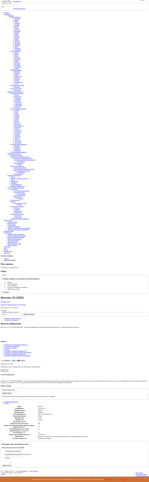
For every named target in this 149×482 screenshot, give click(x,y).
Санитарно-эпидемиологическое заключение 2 (18, 352)
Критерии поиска (141, 474)
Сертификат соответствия (11, 346)
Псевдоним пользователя (13, 451)
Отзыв (8, 457)
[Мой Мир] (19, 360)
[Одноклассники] (17, 360)
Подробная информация (11, 401)
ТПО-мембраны (12, 285)
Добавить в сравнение (11, 320)
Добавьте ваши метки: (8, 390)
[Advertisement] (7, 27)
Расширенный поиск (19, 8)
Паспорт (6, 349)
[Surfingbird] (24, 360)
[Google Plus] (22, 360)
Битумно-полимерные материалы (17, 287)
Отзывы (6, 403)
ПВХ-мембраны (12, 284)
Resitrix (10, 282)
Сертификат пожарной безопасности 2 (15, 351)
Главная (6, 259)
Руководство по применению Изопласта (16, 344)
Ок (124, 479)
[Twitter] (15, 360)
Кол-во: (4, 314)
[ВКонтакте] (13, 360)
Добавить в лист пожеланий (12, 318)
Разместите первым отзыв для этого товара (13, 304)
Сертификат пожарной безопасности (15, 354)
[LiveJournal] (21, 360)
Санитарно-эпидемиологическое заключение (17, 355)
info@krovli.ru (17, 1)
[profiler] (3, 474)
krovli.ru (35, 471)
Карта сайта (139, 472)
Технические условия (10, 348)
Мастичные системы (14, 289)
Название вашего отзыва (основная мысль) (19, 454)
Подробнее (108, 479)
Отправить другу (6, 301)
